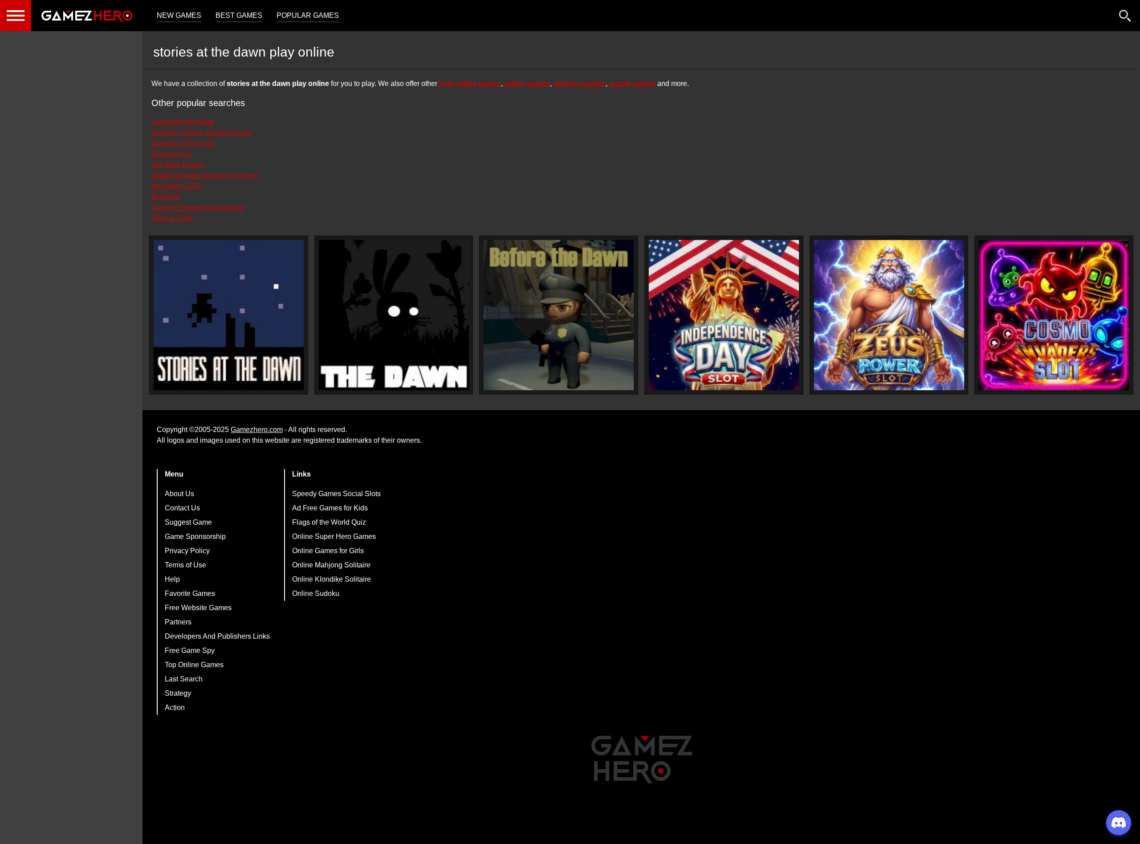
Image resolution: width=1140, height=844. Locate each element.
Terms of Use (185, 565)
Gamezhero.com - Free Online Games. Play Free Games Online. (86, 15)
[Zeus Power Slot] (889, 315)
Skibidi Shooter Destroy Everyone (204, 175)
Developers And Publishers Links (217, 636)
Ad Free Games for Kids (330, 508)
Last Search (184, 679)
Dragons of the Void (182, 143)
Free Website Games (198, 608)
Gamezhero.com (257, 429)
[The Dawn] (394, 315)
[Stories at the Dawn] (229, 315)
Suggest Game (188, 522)
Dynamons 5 (171, 154)
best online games (470, 83)
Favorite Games (190, 593)
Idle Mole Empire (178, 164)
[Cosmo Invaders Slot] (1054, 315)
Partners (178, 622)
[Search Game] (1125, 17)
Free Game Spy (190, 650)
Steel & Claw (172, 218)
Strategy (178, 693)
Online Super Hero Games (334, 536)
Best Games (239, 15)
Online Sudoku (315, 593)
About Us (179, 493)
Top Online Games (194, 665)
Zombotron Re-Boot (182, 122)
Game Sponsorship (195, 536)
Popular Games (308, 15)
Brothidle (165, 196)
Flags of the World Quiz (329, 522)
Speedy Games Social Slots (336, 493)
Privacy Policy (187, 551)
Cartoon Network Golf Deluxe (197, 207)
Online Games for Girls (328, 551)
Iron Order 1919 (176, 186)
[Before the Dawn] (559, 315)
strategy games (580, 83)
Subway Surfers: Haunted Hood (201, 132)
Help (172, 579)
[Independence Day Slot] (724, 315)
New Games (179, 15)
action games (527, 83)
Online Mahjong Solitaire (331, 565)
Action (175, 707)
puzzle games (632, 83)
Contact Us (182, 508)
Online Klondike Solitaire (331, 579)
